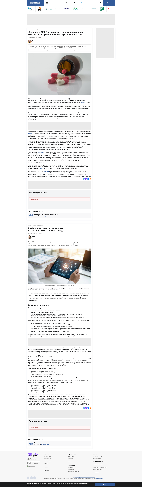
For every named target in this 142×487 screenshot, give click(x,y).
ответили (46, 171)
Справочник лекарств (73, 471)
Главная (29, 29)
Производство (47, 458)
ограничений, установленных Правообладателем (84, 477)
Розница (46, 460)
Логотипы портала (97, 469)
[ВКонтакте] (88, 179)
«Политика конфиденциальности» (31, 459)
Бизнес (62, 3)
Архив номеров (97, 458)
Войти (109, 3)
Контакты (96, 473)
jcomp (59, 96)
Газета (76, 3)
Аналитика (71, 467)
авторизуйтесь (45, 216)
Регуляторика (40, 29)
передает (83, 102)
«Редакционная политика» (32, 463)
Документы (71, 469)
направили (31, 133)
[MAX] (86, 179)
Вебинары (70, 458)
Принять (105, 484)
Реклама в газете (97, 465)
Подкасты (70, 460)
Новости (54, 3)
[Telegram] (84, 179)
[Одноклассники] (90, 179)
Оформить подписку (98, 456)
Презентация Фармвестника (100, 467)
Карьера (46, 463)
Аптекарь (69, 3)
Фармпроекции (85, 3)
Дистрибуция (47, 461)
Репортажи (71, 456)
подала (40, 168)
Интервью (70, 461)
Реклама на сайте (97, 464)
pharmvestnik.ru (99, 478)
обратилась (41, 152)
